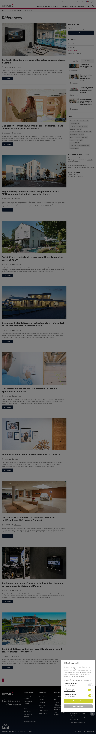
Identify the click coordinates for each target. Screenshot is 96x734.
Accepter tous (78, 701)
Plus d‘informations (69, 685)
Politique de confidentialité (83, 680)
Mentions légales (69, 680)
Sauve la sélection (78, 706)
